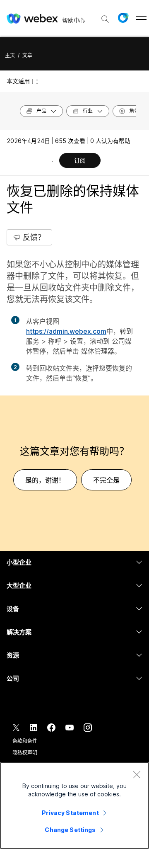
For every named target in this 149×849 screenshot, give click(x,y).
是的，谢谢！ (45, 480)
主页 (10, 55)
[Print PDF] (52, 161)
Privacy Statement (70, 812)
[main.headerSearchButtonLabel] (105, 16)
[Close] (136, 774)
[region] (74, 805)
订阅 (80, 160)
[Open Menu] (141, 18)
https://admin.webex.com (66, 331)
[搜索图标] (105, 19)
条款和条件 (24, 741)
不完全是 (106, 480)
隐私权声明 (24, 753)
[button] (123, 18)
